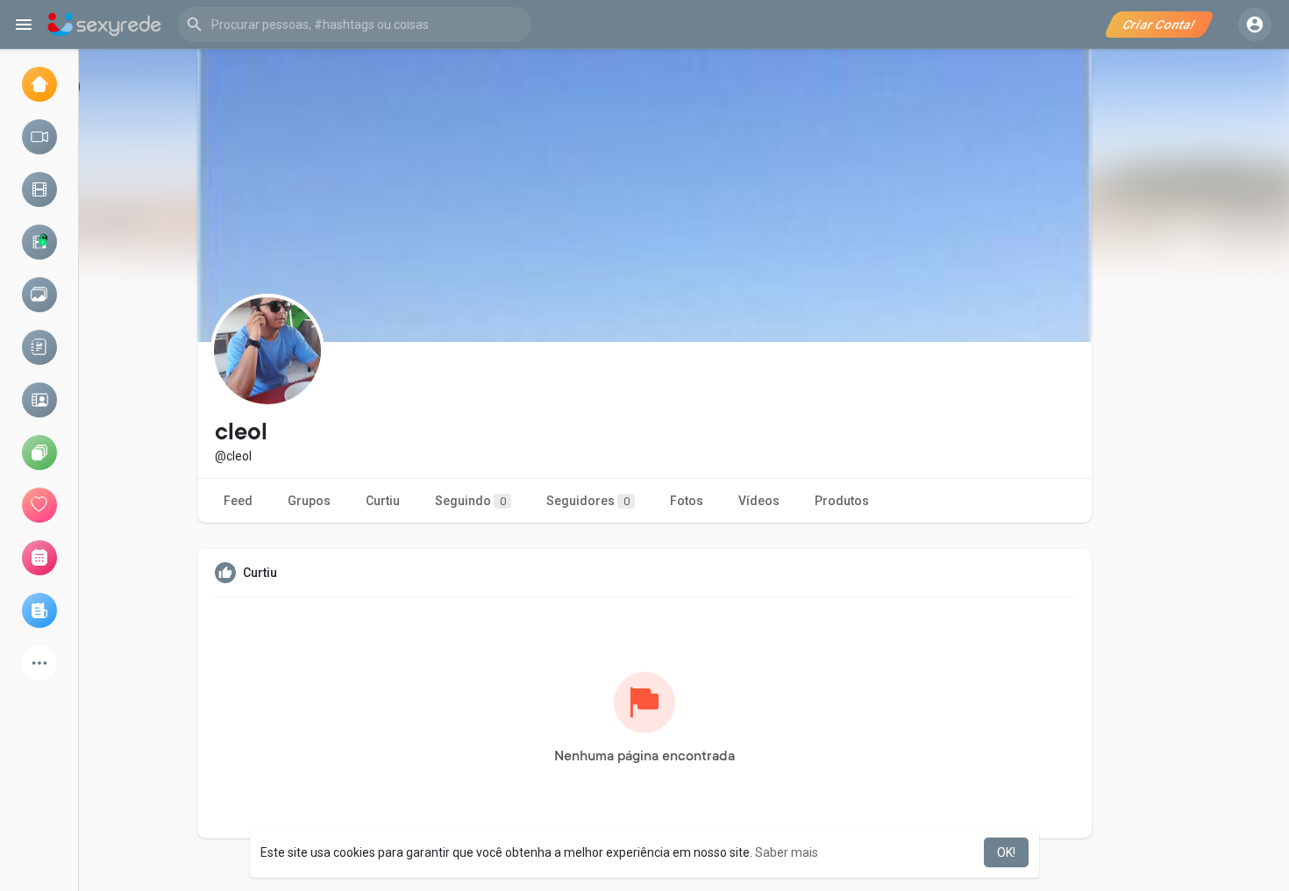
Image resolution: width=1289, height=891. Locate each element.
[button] (354, 24)
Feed (238, 501)
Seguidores (588, 501)
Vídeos (759, 501)
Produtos (842, 501)
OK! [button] (1006, 852)
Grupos (309, 501)
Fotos (686, 501)
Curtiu (383, 501)
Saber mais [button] (786, 852)
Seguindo (470, 501)
